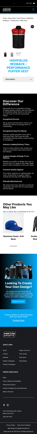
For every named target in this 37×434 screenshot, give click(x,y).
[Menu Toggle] (14, 3)
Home (5, 18)
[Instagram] (8, 405)
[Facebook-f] (4, 405)
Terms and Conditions (24, 425)
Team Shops (21, 18)
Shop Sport (12, 18)
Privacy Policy (10, 425)
